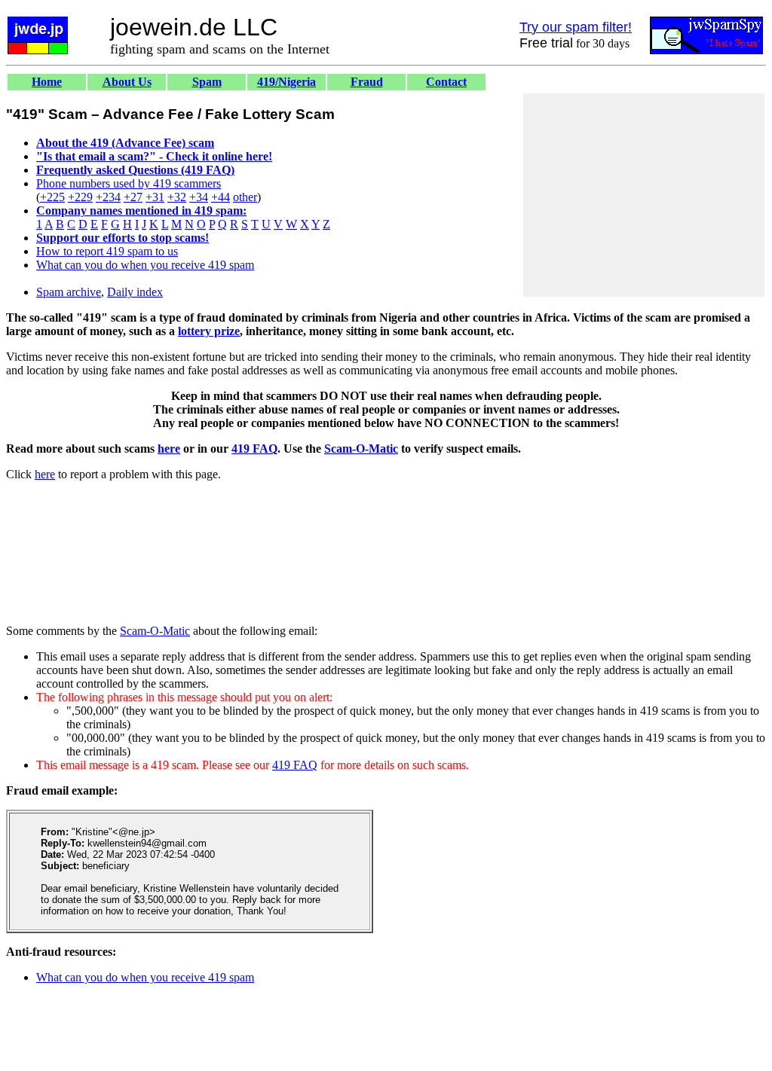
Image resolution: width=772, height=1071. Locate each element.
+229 (80, 197)
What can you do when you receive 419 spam (145, 264)
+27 (133, 197)
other (245, 197)
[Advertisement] (644, 195)
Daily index (135, 291)
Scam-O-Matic (361, 448)
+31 (155, 197)
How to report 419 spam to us (107, 251)
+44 (220, 197)
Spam (207, 81)
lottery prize (209, 331)
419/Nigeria (286, 81)
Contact (446, 81)
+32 (176, 197)
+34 (198, 197)
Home (47, 81)
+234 (108, 197)
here (169, 448)
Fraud (367, 81)
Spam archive (68, 291)
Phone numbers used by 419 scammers (128, 183)
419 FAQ (254, 448)
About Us (127, 81)
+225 (52, 197)
